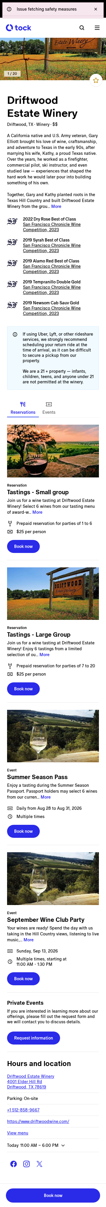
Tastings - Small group (38, 492)
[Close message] (96, 9)
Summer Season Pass (37, 777)
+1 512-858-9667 (23, 1110)
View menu (17, 1133)
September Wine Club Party (46, 919)
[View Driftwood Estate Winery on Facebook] (13, 1163)
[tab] (23, 407)
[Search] (81, 27)
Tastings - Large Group (38, 634)
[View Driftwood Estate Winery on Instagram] (26, 1163)
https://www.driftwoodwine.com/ (38, 1121)
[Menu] (97, 27)
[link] (53, 59)
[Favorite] (96, 80)
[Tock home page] (18, 27)
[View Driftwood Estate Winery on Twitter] (39, 1163)
